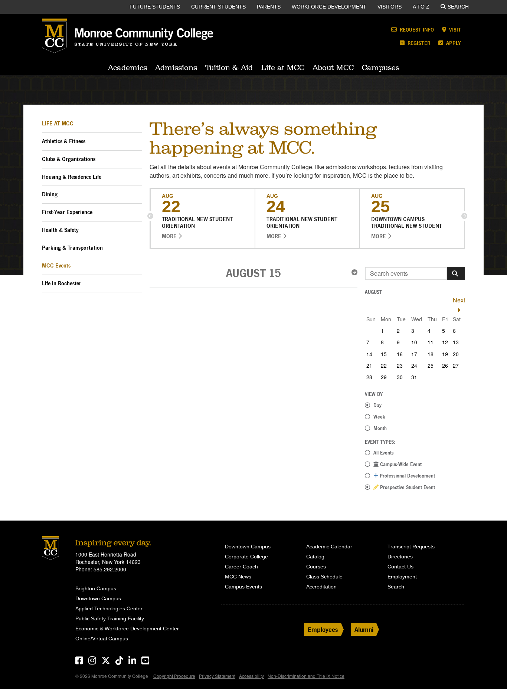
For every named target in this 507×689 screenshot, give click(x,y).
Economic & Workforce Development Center (127, 628)
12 (445, 342)
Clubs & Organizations (68, 159)
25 (431, 365)
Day (377, 405)
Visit (454, 29)
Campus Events (243, 587)
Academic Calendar (329, 546)
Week (379, 417)
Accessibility (251, 676)
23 (400, 365)
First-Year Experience (67, 212)
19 (445, 354)
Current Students (218, 7)
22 (384, 365)
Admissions (176, 67)
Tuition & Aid (229, 67)
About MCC (333, 67)
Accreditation (321, 587)
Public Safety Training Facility (109, 618)
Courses (316, 567)
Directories (400, 557)
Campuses (380, 67)
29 (384, 377)
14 (369, 354)
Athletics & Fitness (63, 141)
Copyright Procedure (174, 676)
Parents (269, 7)
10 (414, 342)
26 (445, 365)
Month (380, 428)
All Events (383, 453)
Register (418, 43)
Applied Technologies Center (109, 608)
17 (414, 354)
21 (369, 365)
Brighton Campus (95, 588)
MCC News (238, 577)
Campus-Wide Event (400, 464)
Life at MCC (282, 67)
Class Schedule (324, 577)
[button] (150, 216)
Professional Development (406, 476)
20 (456, 354)
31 (414, 377)
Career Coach (241, 567)
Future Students (155, 7)
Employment (402, 577)
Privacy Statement (217, 676)
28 (369, 377)
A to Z (421, 7)
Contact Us (400, 567)
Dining (50, 194)
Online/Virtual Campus (101, 639)
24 (414, 365)
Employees (323, 629)
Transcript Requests (411, 546)
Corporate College (246, 557)
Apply (453, 43)
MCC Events (56, 265)
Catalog (315, 557)
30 (400, 377)
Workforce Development (329, 7)
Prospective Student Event (407, 487)
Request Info (416, 29)
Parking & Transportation (72, 247)
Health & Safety (60, 229)
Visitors (389, 7)
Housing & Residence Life (71, 176)
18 (431, 354)
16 (400, 354)
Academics (127, 67)
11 (431, 342)
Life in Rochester (61, 283)
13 (456, 342)
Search (458, 7)
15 (384, 354)
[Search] (456, 273)
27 (456, 365)
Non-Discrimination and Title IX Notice (306, 676)
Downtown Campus (98, 598)
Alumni (363, 629)
